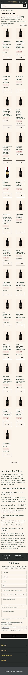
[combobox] (14, 6)
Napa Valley (4, 497)
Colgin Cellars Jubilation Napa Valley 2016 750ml (20, 252)
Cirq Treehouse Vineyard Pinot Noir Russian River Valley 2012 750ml (7, 253)
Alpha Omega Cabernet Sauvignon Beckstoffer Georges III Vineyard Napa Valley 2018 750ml (20, 114)
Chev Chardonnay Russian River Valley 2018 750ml (20, 284)
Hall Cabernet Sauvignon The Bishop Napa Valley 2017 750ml (20, 347)
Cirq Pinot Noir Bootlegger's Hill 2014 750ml (19, 216)
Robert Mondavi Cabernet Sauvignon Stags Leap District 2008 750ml (7, 44)
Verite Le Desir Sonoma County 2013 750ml (6, 445)
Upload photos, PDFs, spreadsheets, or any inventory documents (11, 623)
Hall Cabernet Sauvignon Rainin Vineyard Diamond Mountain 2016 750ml (20, 379)
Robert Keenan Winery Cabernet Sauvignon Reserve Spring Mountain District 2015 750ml (20, 45)
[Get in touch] (22, 2)
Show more (14, 462)
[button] (2, 2)
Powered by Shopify (19, 671)
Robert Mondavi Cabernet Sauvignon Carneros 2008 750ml (6, 79)
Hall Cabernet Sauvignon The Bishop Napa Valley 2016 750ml (7, 315)
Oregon (11, 19)
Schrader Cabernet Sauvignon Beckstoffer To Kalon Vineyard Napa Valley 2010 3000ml (7, 150)
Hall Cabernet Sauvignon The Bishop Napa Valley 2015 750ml (20, 315)
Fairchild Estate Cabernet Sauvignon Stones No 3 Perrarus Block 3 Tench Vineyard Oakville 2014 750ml (7, 219)
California (7, 19)
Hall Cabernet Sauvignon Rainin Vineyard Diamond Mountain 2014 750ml (7, 379)
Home (4, 10)
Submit (14, 635)
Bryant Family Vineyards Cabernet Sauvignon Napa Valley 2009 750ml (7, 184)
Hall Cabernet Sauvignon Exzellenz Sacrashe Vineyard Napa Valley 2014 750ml (7, 413)
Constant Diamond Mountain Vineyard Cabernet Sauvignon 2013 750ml (20, 184)
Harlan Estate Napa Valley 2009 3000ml (19, 148)
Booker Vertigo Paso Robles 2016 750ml (19, 78)
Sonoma (20, 17)
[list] (14, 557)
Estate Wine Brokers (11, 671)
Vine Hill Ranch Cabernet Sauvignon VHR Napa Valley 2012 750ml (19, 413)
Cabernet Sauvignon (8, 17)
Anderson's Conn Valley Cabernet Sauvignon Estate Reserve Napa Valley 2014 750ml (7, 112)
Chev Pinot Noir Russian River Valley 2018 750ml (7, 284)
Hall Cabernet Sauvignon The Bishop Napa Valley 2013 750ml (7, 347)
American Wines (9, 10)
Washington (17, 19)
